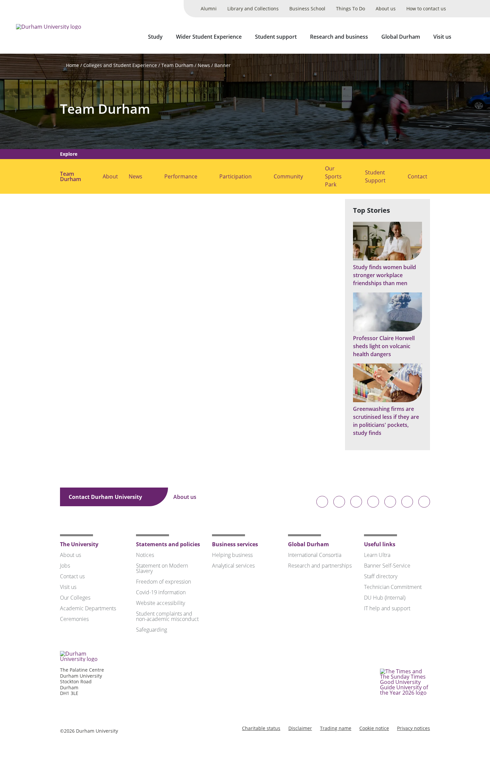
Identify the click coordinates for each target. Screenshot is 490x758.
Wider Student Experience (209, 36)
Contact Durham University (106, 497)
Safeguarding (151, 629)
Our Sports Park (333, 176)
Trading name (335, 728)
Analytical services (233, 565)
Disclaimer (300, 728)
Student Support (375, 176)
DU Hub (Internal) (384, 597)
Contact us (72, 576)
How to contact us (426, 8)
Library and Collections (253, 8)
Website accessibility (160, 603)
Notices (145, 555)
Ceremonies (74, 619)
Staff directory (380, 576)
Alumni (209, 8)
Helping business (232, 555)
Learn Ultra (377, 555)
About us (386, 8)
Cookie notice (374, 728)
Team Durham (177, 65)
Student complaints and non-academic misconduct (167, 616)
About (110, 176)
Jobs (65, 565)
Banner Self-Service (387, 565)
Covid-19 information (161, 592)
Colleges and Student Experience (120, 65)
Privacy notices (413, 728)
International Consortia (314, 555)
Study (155, 36)
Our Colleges (75, 597)
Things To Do (350, 8)
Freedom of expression (163, 581)
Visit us (442, 36)
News (204, 65)
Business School (307, 8)
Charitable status (261, 728)
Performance (180, 176)
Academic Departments (88, 608)
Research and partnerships (320, 565)
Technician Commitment (393, 587)
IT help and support (387, 608)
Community (288, 176)
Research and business (339, 36)
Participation (235, 176)
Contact (417, 176)
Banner (222, 65)
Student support (276, 36)
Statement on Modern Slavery (162, 568)
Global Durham (400, 36)
